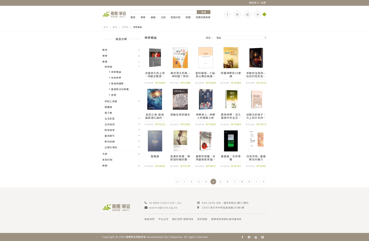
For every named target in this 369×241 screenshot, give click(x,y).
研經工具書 (111, 101)
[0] (258, 14)
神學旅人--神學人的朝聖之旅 (205, 116)
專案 (143, 17)
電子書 (108, 112)
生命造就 (110, 124)
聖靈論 (155, 156)
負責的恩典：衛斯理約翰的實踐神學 (180, 158)
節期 (188, 17)
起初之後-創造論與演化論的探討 (155, 116)
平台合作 (163, 219)
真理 (113, 95)
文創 (163, 17)
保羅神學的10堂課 (231, 74)
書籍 (153, 17)
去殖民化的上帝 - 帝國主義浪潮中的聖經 (155, 74)
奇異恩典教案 (203, 17)
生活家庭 (110, 118)
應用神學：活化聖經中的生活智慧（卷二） (231, 116)
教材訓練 (110, 141)
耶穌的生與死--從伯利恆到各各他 (256, 74)
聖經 (132, 17)
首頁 (105, 27)
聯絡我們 (150, 219)
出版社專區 (111, 147)
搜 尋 (204, 12)
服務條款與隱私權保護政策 (226, 219)
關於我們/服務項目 (183, 219)
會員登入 (254, 2)
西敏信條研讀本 (180, 114)
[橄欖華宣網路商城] (114, 14)
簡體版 (108, 107)
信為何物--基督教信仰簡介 (256, 158)
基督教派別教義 (120, 89)
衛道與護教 (117, 83)
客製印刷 (175, 17)
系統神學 (116, 77)
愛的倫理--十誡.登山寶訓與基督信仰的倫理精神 (205, 74)
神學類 (125, 27)
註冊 (263, 2)
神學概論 (116, 72)
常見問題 (202, 219)
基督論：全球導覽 (231, 158)
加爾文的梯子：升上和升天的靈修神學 (256, 116)
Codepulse (175, 237)
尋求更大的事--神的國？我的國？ (180, 74)
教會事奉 (110, 130)
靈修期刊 (110, 135)
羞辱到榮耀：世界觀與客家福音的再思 (205, 158)
